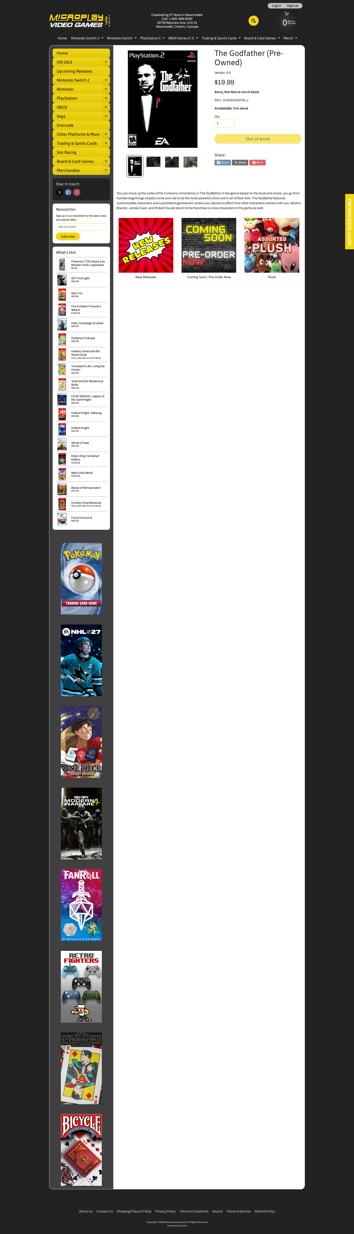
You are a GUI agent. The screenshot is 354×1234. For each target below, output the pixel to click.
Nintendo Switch (122, 39)
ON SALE (83, 63)
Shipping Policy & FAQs (134, 1211)
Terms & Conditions (194, 1211)
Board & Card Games (262, 39)
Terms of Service (239, 1211)
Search (217, 1211)
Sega (83, 117)
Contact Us (104, 1211)
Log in (276, 5)
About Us (86, 1211)
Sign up (292, 5)
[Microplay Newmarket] (80, 20)
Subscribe (68, 236)
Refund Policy (265, 1211)
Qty (217, 116)
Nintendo (83, 90)
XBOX (83, 108)
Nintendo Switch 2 (87, 39)
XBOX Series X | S (183, 39)
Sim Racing (67, 152)
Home (62, 38)
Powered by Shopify (177, 1225)
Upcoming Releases (74, 71)
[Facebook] (68, 192)
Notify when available (349, 221)
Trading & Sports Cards (222, 39)
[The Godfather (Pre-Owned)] (135, 166)
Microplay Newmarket (175, 1222)
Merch (291, 39)
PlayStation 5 (153, 39)
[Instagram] (77, 192)
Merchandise (83, 171)
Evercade (65, 125)
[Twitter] (59, 192)
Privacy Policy (165, 1211)
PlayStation (83, 99)
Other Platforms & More (83, 135)
